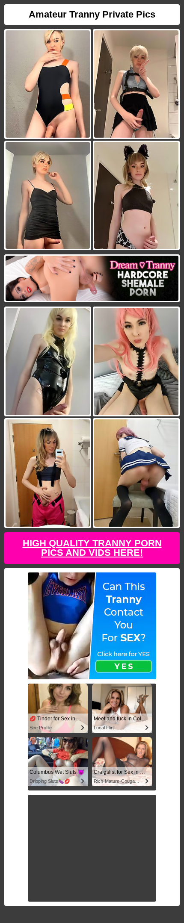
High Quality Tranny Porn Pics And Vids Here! (92, 548)
